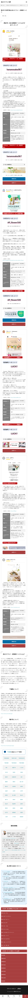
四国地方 (4, 974)
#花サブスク (20, 850)
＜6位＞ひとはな (6, 929)
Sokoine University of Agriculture (9, 838)
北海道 (4, 955)
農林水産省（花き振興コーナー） (10, 887)
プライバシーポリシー (11, 988)
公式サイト (14, 182)
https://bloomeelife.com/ (16, 397)
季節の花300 (6, 876)
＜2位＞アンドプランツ (7, 916)
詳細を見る (14, 178)
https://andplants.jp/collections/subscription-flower (13, 260)
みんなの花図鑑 (6, 871)
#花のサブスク (8, 850)
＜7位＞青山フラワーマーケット (8, 932)
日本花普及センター (7, 898)
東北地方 (4, 958)
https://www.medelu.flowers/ (17, 110)
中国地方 (4, 971)
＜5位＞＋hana (5, 925)
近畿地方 (4, 968)
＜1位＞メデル (5, 913)
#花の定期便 (14, 850)
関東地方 (4, 961)
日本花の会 (5, 881)
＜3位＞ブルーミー (6, 919)
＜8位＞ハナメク (6, 935)
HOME (3, 5)
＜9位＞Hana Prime (6, 938)
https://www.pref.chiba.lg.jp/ (7, 713)
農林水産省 (16, 843)
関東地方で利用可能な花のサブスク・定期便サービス (15, 5)
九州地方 (4, 977)
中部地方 (4, 964)
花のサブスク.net (6, 2)
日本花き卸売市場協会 (8, 892)
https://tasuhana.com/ (15, 607)
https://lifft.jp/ (13, 511)
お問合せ (19, 988)
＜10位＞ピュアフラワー (7, 942)
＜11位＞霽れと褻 (6, 945)
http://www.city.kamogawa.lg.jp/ (7, 745)
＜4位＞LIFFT (5, 922)
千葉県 (9, 752)
